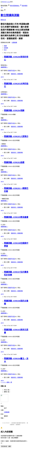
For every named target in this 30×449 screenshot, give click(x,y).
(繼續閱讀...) (4, 67)
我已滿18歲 (4, 446)
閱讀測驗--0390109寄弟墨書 (16, 217)
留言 (13, 70)
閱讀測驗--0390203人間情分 (16, 136)
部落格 (6, 48)
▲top (2, 76)
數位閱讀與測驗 (10, 15)
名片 (5, 50)
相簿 (5, 46)
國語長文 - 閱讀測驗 (17, 74)
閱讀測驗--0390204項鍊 (14, 110)
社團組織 (14, 42)
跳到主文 (3, 19)
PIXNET (8, 423)
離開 (9, 446)
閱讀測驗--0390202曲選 (14, 162)
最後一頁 (9, 382)
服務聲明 (18, 424)
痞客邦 (10, 70)
